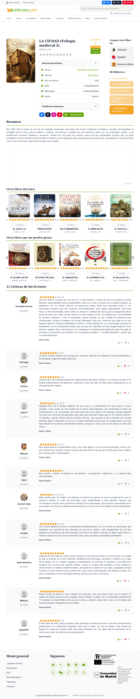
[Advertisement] (70, 30)
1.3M (108, 3)
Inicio (9, 18)
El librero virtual (100, 18)
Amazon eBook (125, 64)
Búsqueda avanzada (122, 13)
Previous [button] (7, 209)
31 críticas (121, 273)
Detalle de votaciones (53, 106)
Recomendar (76, 115)
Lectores (59, 18)
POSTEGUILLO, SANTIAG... (44, 280)
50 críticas (95, 273)
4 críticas (45, 225)
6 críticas (70, 225)
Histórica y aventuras (87, 70)
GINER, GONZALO (70, 280)
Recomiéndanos (13, 677)
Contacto (10, 686)
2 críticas (19, 225)
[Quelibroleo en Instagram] (53, 114)
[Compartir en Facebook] (42, 114)
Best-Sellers (46, 18)
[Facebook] (53, 665)
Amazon (122, 49)
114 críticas (19, 273)
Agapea (121, 57)
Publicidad (11, 682)
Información (11, 668)
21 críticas (45, 273)
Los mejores (31, 18)
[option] (19, 213)
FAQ (8, 672)
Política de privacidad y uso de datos (89, 695)
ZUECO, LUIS (45, 49)
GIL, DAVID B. (95, 280)
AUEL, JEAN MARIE (121, 280)
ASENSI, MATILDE (19, 280)
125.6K (129, 3)
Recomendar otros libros (119, 109)
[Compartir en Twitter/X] (48, 114)
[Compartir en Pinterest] (59, 114)
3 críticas (96, 225)
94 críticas (70, 273)
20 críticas (121, 225)
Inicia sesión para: (120, 78)
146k (118, 3)
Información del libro (52, 63)
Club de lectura (74, 18)
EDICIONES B (93, 75)
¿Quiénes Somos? (14, 663)
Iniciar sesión (14, 3)
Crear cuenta (28, 3)
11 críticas (95, 52)
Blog (87, 18)
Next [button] (133, 209)
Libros (18, 18)
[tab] (70, 63)
